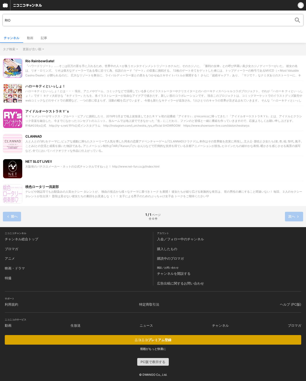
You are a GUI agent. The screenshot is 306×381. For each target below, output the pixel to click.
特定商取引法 (149, 304)
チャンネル (11, 38)
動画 (30, 38)
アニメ (10, 258)
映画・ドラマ (15, 268)
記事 (44, 38)
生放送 (76, 325)
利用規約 (11, 304)
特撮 (8, 278)
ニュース (146, 325)
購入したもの (167, 249)
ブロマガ (11, 249)
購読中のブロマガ (170, 258)
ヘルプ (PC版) (290, 304)
